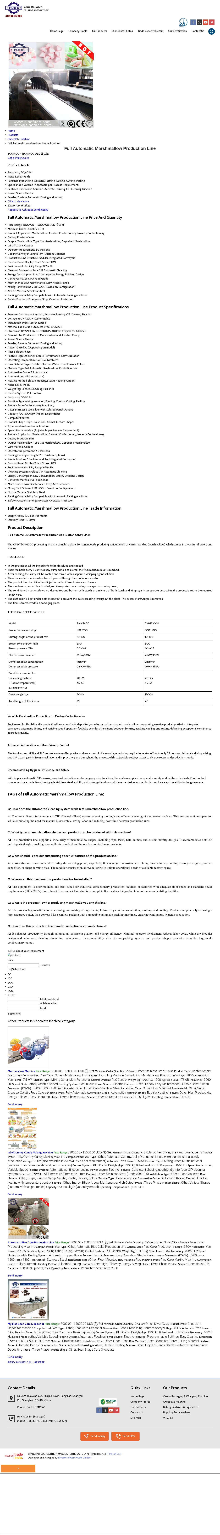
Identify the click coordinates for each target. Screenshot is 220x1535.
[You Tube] (205, 24)
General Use (15, 335)
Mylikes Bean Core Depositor (26, 1323)
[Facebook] (193, 24)
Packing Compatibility (20, 295)
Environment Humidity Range (25, 266)
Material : (92, 1088)
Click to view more (18, 201)
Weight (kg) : (146, 1079)
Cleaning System (18, 270)
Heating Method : (146, 1092)
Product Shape (16, 422)
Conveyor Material (19, 278)
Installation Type (18, 322)
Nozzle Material (17, 291)
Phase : (64, 1097)
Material (12, 326)
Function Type (16, 401)
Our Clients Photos (122, 31)
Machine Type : (66, 1092)
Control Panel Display (21, 262)
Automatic (14, 376)
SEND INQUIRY (17, 1362)
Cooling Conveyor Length (23, 253)
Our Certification (177, 31)
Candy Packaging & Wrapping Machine (185, 1396)
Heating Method (17, 380)
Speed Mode (15, 430)
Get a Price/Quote (18, 157)
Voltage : (184, 1075)
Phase (11, 351)
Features (13, 314)
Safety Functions (18, 299)
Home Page (57, 31)
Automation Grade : (106, 1092)
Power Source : (109, 1084)
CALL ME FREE (36, 1362)
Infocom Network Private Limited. (74, 1457)
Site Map (135, 1417)
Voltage (12, 318)
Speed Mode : (35, 1084)
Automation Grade (19, 372)
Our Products (99, 31)
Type (11, 426)
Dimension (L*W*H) (19, 331)
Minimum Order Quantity (22, 229)
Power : (22, 1079)
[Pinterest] (211, 24)
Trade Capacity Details (150, 31)
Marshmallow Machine (21, 1071)
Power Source (16, 339)
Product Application (19, 233)
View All (168, 1418)
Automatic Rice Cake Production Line (31, 1242)
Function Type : (61, 1079)
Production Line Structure (23, 258)
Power (11, 347)
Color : (150, 1071)
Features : (166, 1084)
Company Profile (77, 31)
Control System (17, 393)
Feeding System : (76, 1084)
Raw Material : (129, 1259)
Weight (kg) (14, 389)
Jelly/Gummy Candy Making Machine (30, 1152)
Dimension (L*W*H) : (35, 1088)
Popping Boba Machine (176, 1412)
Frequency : (173, 1165)
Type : (85, 1075)
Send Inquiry (41, 209)
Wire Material (16, 245)
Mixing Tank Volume (19, 286)
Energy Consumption (20, 274)
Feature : (93, 1182)
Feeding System (17, 343)
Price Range (15, 224)
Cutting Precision (18, 237)
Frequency (14, 397)
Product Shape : (99, 1097)
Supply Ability (16, 515)
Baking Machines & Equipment (181, 1407)
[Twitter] (199, 24)
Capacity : (136, 1097)
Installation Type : (146, 1088)
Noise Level (15, 384)
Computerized (16, 417)
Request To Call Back (20, 209)
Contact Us (198, 31)
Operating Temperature (22, 360)
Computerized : (34, 1075)
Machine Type (16, 368)
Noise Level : (177, 1079)
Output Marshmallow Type (23, 241)
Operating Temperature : (170, 1097)
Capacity (13, 413)
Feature (12, 355)
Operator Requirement (21, 249)
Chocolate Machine (174, 1401)
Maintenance (15, 282)
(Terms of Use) (114, 1453)
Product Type (16, 405)
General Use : (150, 1075)
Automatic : (116, 1161)
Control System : (109, 1079)
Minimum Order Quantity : (111, 1071)
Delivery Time (16, 519)
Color (11, 409)
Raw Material (15, 364)
